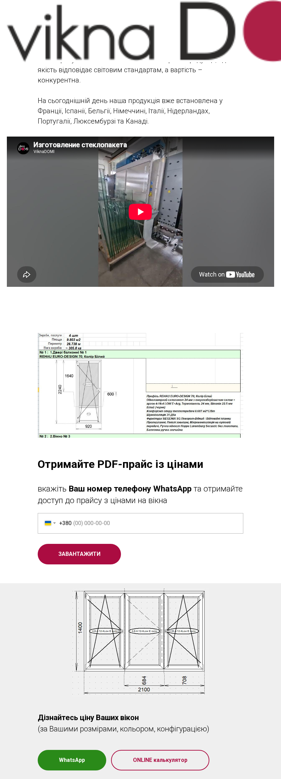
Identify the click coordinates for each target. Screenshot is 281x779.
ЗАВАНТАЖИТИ (79, 554)
